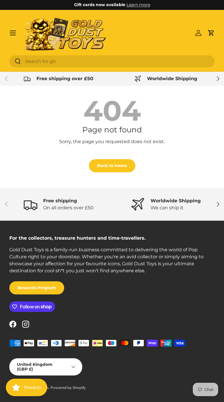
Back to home (112, 165)
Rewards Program (37, 287)
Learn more (138, 4)
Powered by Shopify (68, 387)
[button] (211, 33)
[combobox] (112, 61)
